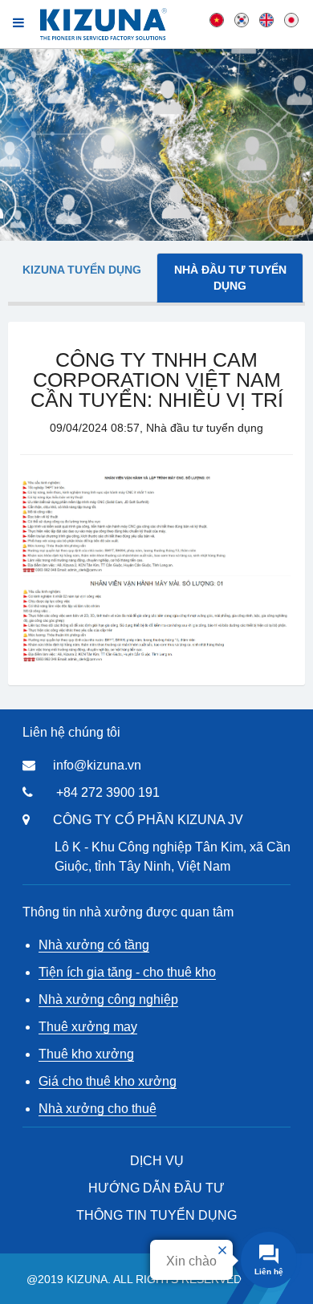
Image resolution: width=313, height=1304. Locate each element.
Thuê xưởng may (88, 1027)
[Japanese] (291, 19)
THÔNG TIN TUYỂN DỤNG (156, 1215)
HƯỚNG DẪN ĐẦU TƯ (156, 1188)
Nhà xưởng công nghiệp (108, 999)
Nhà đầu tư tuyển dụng (230, 277)
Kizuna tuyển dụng (81, 269)
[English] (266, 19)
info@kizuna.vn (97, 765)
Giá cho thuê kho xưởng (108, 1081)
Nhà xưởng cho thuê (97, 1108)
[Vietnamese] (216, 19)
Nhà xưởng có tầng (94, 945)
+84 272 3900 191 (108, 792)
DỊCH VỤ (157, 1161)
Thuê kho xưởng (86, 1054)
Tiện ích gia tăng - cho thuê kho (127, 972)
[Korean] (241, 19)
